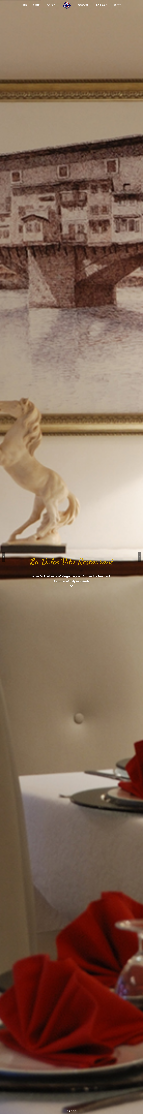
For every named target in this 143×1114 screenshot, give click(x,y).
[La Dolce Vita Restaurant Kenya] (67, 5)
